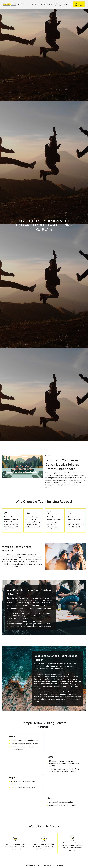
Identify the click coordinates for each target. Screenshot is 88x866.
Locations (33, 4)
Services (21, 4)
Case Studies (58, 4)
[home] (9, 4)
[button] (21, 4)
